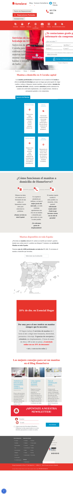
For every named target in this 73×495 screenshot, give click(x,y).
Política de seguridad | (30, 468)
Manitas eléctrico (29, 138)
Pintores (32, 450)
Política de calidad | (36, 468)
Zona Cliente (53, 440)
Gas (15, 447)
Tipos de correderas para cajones (52, 382)
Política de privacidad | (19, 468)
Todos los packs (17, 457)
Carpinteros (32, 440)
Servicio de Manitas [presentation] (22, 97)
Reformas (32, 452)
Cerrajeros (32, 445)
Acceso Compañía (53, 444)
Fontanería (16, 440)
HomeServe (18, 71)
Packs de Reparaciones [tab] (22, 11)
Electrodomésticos (17, 445)
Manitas (25, 71)
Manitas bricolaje (29, 104)
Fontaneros (26, 445)
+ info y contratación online (36, 349)
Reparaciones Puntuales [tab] (26, 15)
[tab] (22, 97)
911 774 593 (53, 11)
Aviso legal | (14, 468)
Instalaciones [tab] (18, 19)
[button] (4, 491)
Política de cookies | (24, 468)
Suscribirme (52, 424)
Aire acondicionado (17, 450)
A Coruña (32, 71)
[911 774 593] (47, 10)
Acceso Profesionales (54, 442)
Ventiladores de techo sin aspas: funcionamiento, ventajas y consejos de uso (18, 384)
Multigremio (16, 452)
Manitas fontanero (43, 105)
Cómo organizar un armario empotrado (35, 382)
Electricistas (26, 440)
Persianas (25, 452)
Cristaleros (32, 447)
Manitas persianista (43, 139)
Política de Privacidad (52, 54)
